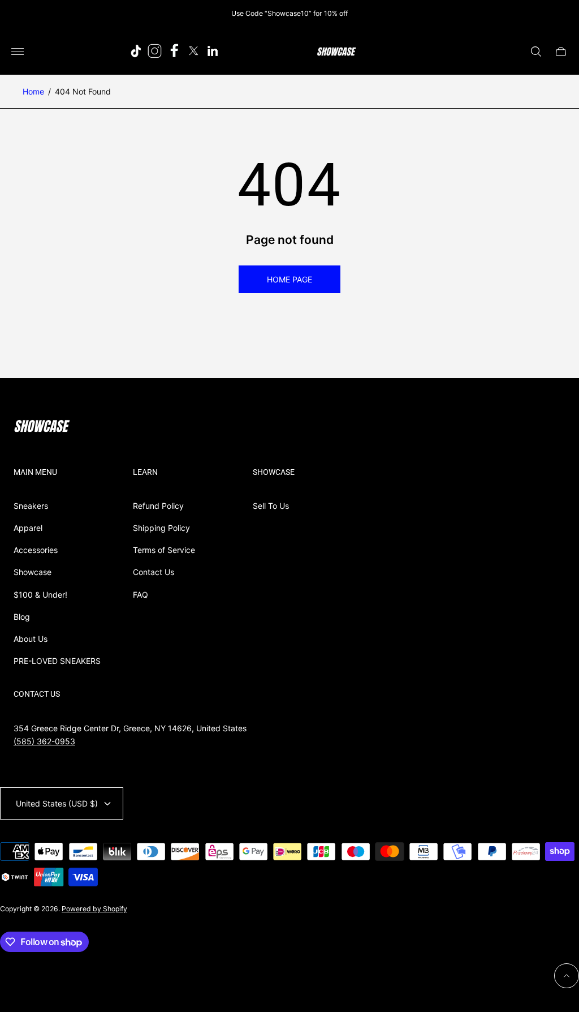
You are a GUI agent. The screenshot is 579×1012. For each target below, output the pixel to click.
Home (33, 91)
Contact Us (153, 572)
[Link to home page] (42, 427)
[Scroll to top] (566, 975)
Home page (289, 279)
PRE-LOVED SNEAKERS (57, 661)
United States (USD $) (57, 803)
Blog (22, 616)
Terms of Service (164, 550)
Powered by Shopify (94, 908)
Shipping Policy (161, 528)
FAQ (140, 594)
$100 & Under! (40, 594)
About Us (30, 639)
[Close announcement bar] (562, 13)
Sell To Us (271, 506)
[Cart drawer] (560, 51)
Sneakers (31, 506)
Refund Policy (158, 506)
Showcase (32, 572)
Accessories (36, 550)
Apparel (28, 528)
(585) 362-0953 (44, 741)
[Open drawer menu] (17, 51)
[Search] (536, 51)
